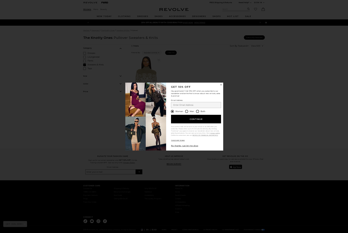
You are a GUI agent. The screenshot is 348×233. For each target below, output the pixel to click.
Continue (196, 119)
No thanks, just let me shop (184, 146)
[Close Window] (221, 85)
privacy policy (215, 133)
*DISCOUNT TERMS (178, 140)
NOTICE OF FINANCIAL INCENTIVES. (205, 135)
